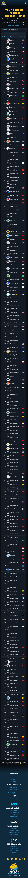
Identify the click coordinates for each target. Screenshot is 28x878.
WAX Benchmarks (14, 832)
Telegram (17, 763)
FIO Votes (14, 846)
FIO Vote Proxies (14, 848)
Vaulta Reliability (14, 816)
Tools (14, 778)
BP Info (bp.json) (14, 789)
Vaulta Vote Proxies (14, 812)
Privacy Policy (14, 798)
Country (22, 37)
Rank (3, 37)
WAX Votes (14, 829)
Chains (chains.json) (14, 791)
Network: (4, 29)
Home (14, 776)
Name (12, 37)
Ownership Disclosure (14, 793)
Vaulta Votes (14, 810)
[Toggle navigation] (25, 3)
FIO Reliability (14, 850)
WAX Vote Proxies (14, 830)
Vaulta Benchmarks (14, 814)
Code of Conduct (14, 787)
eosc (22, 24)
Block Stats (14, 780)
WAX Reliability (14, 834)
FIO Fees (14, 852)
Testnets (14, 781)
